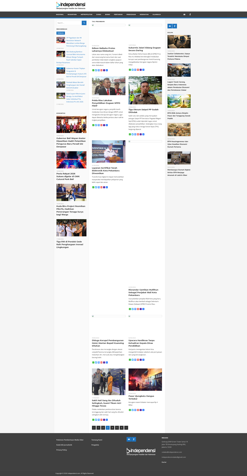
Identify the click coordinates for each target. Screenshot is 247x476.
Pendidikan (131, 14)
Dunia (98, 14)
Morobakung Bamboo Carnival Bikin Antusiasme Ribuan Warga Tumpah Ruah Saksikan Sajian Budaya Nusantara (70, 57)
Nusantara (72, 14)
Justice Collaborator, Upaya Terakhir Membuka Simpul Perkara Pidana (178, 56)
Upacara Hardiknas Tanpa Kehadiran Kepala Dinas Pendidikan (141, 343)
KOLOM (170, 32)
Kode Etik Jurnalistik (64, 445)
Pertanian (118, 14)
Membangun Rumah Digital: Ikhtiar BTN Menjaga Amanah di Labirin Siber (178, 172)
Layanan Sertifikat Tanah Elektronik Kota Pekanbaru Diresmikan (106, 171)
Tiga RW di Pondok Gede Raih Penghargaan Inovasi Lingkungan (69, 244)
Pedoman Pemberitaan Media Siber (69, 440)
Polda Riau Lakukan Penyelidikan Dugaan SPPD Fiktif (106, 103)
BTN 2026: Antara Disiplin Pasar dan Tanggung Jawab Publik (178, 115)
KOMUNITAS (60, 113)
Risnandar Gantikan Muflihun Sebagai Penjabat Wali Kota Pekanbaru (143, 292)
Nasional (60, 14)
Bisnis (107, 14)
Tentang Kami (96, 440)
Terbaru (60, 33)
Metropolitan (86, 14)
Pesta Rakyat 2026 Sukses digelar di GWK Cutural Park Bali (68, 176)
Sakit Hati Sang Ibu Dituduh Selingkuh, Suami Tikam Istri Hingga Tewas (106, 403)
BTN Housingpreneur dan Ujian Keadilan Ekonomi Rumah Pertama (177, 144)
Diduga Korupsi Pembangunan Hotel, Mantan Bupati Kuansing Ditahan (108, 343)
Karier (164, 462)
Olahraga (157, 14)
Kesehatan (144, 14)
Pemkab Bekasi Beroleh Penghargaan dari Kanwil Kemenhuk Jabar (75, 85)
